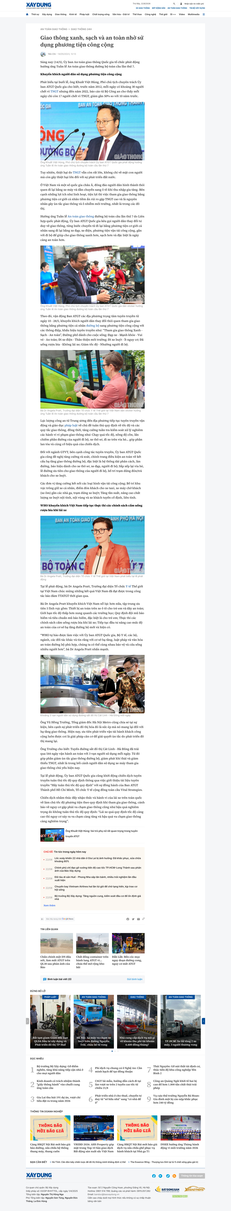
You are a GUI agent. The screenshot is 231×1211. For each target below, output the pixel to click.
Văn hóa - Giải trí (121, 14)
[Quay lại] (42, 919)
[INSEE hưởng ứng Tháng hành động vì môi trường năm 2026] (181, 1128)
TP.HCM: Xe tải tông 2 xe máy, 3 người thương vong (180, 1042)
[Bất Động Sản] (167, 1189)
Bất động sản (158, 8)
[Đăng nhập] (181, 4)
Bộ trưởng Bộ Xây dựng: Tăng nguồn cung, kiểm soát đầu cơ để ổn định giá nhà (98, 898)
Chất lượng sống (100, 14)
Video (182, 14)
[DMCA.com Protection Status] (180, 1196)
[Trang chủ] (27, 14)
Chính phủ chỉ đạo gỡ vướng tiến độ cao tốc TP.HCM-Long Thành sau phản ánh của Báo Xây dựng (98, 869)
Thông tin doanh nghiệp (46, 1111)
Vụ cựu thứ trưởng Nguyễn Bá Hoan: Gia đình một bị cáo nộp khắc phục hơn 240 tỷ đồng (176, 1099)
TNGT (54, 91)
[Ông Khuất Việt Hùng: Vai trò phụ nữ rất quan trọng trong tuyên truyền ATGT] (52, 835)
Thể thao (137, 14)
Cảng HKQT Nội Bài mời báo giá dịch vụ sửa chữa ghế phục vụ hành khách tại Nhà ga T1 (137, 1148)
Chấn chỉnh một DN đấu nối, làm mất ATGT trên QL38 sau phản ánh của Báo (55, 962)
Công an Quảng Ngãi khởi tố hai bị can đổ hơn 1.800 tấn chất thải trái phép (175, 1084)
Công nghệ (150, 14)
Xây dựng (47, 14)
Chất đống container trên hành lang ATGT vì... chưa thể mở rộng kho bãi (92, 962)
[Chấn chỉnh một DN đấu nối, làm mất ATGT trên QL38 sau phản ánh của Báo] (56, 943)
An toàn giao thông (177, 8)
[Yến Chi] (43, 54)
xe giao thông (143, 8)
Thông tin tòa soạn (192, 1175)
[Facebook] (127, 919)
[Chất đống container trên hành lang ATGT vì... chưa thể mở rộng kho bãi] (92, 943)
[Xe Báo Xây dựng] (194, 1189)
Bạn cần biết (38, 1162)
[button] (112, 1051)
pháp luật (71, 425)
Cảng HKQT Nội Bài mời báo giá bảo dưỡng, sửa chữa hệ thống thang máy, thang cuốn (50, 1148)
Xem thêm (49, 905)
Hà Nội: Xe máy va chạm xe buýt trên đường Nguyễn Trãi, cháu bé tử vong (94, 1041)
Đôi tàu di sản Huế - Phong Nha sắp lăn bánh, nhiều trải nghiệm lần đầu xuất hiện (95, 879)
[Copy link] (143, 919)
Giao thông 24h (81, 29)
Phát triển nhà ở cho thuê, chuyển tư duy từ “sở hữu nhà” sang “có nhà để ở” (118, 1099)
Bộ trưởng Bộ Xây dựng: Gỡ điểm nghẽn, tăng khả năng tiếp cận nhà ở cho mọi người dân (60, 1070)
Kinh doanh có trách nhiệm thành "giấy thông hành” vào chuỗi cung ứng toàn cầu (58, 1084)
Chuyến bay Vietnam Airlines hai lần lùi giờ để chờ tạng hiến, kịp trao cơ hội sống (96, 888)
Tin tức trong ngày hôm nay (70, 852)
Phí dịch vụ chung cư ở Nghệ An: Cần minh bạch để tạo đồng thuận (118, 1069)
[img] (92, 131)
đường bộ (92, 326)
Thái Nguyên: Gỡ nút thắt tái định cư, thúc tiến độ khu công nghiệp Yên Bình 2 (177, 1070)
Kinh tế (73, 14)
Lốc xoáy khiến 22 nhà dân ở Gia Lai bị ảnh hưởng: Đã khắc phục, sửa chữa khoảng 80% (98, 860)
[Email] (138, 919)
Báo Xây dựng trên (53, 919)
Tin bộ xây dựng (197, 8)
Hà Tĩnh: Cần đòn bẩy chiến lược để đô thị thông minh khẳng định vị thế (89, 1162)
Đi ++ (173, 14)
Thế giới (163, 14)
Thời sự (35, 14)
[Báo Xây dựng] (38, 5)
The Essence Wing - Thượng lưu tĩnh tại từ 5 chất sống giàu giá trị (164, 1162)
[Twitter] (133, 919)
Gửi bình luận (134, 979)
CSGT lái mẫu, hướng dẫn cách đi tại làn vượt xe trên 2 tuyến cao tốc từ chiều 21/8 (118, 1084)
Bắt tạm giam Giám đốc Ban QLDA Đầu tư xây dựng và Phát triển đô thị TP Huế (50, 1041)
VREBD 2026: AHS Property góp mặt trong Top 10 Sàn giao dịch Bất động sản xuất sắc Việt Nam (94, 1148)
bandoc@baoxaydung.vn (106, 1194)
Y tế (128, 586)
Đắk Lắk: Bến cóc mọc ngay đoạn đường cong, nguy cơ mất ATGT (127, 960)
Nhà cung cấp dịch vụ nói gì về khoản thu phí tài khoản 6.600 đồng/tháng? (137, 1041)
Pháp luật (84, 14)
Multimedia (193, 14)
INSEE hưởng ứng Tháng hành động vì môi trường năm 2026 (180, 1146)
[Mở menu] (203, 14)
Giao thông (60, 14)
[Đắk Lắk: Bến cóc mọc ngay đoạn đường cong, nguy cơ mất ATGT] (128, 943)
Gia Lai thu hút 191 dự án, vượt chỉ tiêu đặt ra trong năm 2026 (58, 1099)
